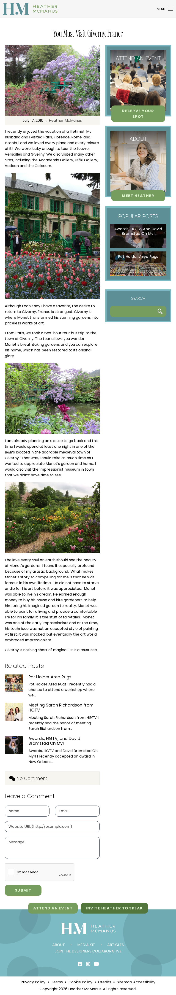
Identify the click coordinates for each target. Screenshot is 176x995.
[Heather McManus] (30, 8)
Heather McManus (65, 120)
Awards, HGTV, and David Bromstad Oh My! (54, 741)
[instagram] (88, 964)
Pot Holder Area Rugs (50, 677)
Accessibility (144, 982)
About (58, 945)
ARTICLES (115, 945)
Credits (104, 982)
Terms (57, 982)
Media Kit (86, 945)
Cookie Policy (80, 982)
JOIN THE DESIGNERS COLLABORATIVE (88, 951)
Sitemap (124, 982)
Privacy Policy (33, 982)
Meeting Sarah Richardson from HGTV (61, 707)
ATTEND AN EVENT (53, 908)
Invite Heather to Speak (114, 908)
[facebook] (80, 964)
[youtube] (96, 964)
